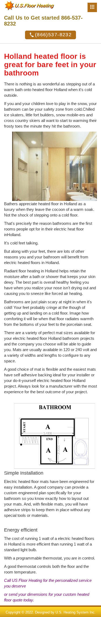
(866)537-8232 (53, 34)
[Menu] (92, 7)
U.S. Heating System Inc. (75, 612)
